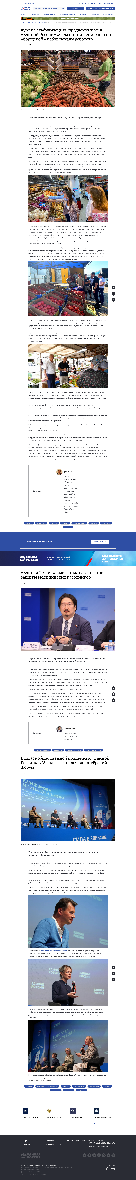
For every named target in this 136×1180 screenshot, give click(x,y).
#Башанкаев (58, 750)
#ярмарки (93, 523)
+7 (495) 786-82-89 (101, 1143)
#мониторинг (106, 523)
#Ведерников (41, 523)
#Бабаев (28, 523)
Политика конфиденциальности (30, 1171)
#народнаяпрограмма (74, 750)
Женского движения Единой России (53, 951)
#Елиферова (68, 1090)
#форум (65, 1086)
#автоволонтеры (79, 1086)
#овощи (65, 523)
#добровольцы (94, 1086)
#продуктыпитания (79, 523)
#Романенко (56, 1090)
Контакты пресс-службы (53, 1144)
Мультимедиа (95, 14)
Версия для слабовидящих (108, 3)
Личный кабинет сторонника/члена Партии (100, 8)
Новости (41, 22)
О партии (23, 14)
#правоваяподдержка (42, 750)
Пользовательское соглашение (30, 1169)
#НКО (107, 1086)
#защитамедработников (93, 750)
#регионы (54, 523)
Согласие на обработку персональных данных (34, 1174)
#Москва (29, 1086)
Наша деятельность (49, 14)
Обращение (75, 8)
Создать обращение (100, 541)
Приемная (83, 14)
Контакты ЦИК (27, 1144)
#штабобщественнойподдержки (47, 1086)
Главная (23, 22)
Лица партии (35, 14)
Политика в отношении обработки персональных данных (37, 1172)
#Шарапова (81, 1090)
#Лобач (68, 527)
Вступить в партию (108, 14)
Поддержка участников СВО (68, 18)
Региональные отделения (67, 14)
